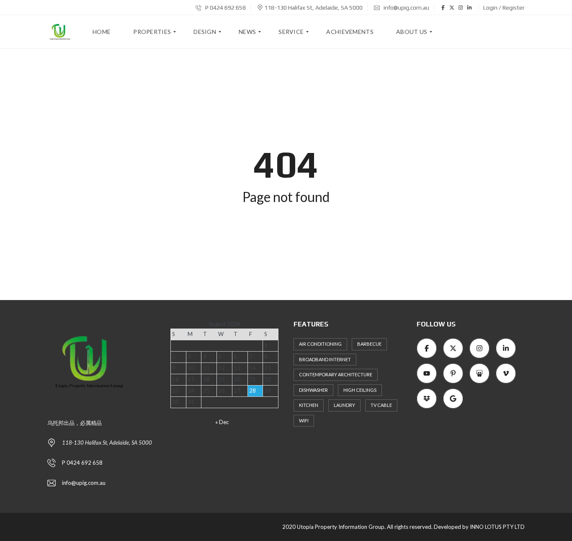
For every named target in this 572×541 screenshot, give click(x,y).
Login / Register (504, 7)
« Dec (222, 422)
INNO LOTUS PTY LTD (497, 526)
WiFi (304, 420)
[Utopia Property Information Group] (59, 32)
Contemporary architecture (335, 374)
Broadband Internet (325, 359)
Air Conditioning (320, 344)
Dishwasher (313, 390)
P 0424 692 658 (225, 7)
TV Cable (381, 405)
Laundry (344, 405)
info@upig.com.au (405, 7)
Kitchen (308, 405)
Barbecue (369, 344)
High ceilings (359, 390)
